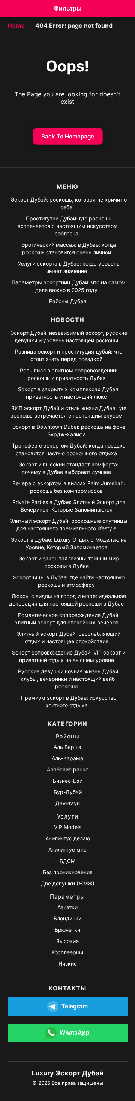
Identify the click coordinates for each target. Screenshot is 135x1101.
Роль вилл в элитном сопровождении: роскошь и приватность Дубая (68, 374)
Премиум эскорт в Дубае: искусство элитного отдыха (68, 701)
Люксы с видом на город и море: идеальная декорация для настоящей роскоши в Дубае (67, 600)
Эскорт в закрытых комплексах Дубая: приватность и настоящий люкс (69, 393)
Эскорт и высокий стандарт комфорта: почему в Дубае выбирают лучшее (68, 468)
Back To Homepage (67, 136)
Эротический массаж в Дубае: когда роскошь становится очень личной (68, 248)
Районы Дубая (67, 301)
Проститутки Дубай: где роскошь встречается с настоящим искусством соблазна (68, 226)
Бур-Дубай (68, 792)
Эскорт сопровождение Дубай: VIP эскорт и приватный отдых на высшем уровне (68, 656)
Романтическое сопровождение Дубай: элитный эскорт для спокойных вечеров (67, 619)
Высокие (67, 941)
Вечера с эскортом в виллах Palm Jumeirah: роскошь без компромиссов (68, 487)
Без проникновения (68, 872)
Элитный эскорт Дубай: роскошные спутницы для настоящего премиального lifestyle (69, 525)
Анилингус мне (67, 849)
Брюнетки (67, 929)
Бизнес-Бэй (67, 781)
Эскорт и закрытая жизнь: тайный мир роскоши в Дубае (69, 562)
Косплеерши (67, 952)
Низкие (67, 963)
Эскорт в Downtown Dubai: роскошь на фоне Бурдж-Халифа (68, 430)
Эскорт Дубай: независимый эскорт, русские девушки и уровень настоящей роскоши (68, 336)
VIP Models (67, 827)
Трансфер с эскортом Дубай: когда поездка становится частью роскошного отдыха (69, 449)
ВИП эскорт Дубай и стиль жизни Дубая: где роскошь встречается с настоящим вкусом (68, 412)
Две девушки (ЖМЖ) (67, 883)
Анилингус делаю (67, 838)
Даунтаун (68, 803)
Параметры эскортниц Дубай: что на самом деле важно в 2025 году (69, 286)
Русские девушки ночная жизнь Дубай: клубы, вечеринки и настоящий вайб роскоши (69, 678)
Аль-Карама (67, 758)
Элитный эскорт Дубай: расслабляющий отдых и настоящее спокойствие (68, 637)
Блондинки (67, 918)
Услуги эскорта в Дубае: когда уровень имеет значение (69, 267)
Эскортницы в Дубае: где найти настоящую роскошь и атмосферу (68, 581)
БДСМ (67, 861)
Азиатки (67, 907)
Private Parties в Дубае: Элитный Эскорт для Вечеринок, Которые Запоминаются (68, 506)
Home (16, 25)
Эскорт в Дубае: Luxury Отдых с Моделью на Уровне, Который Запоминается (69, 543)
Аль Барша (67, 747)
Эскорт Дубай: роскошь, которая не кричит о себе (69, 203)
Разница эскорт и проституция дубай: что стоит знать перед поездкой (68, 355)
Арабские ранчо (67, 769)
